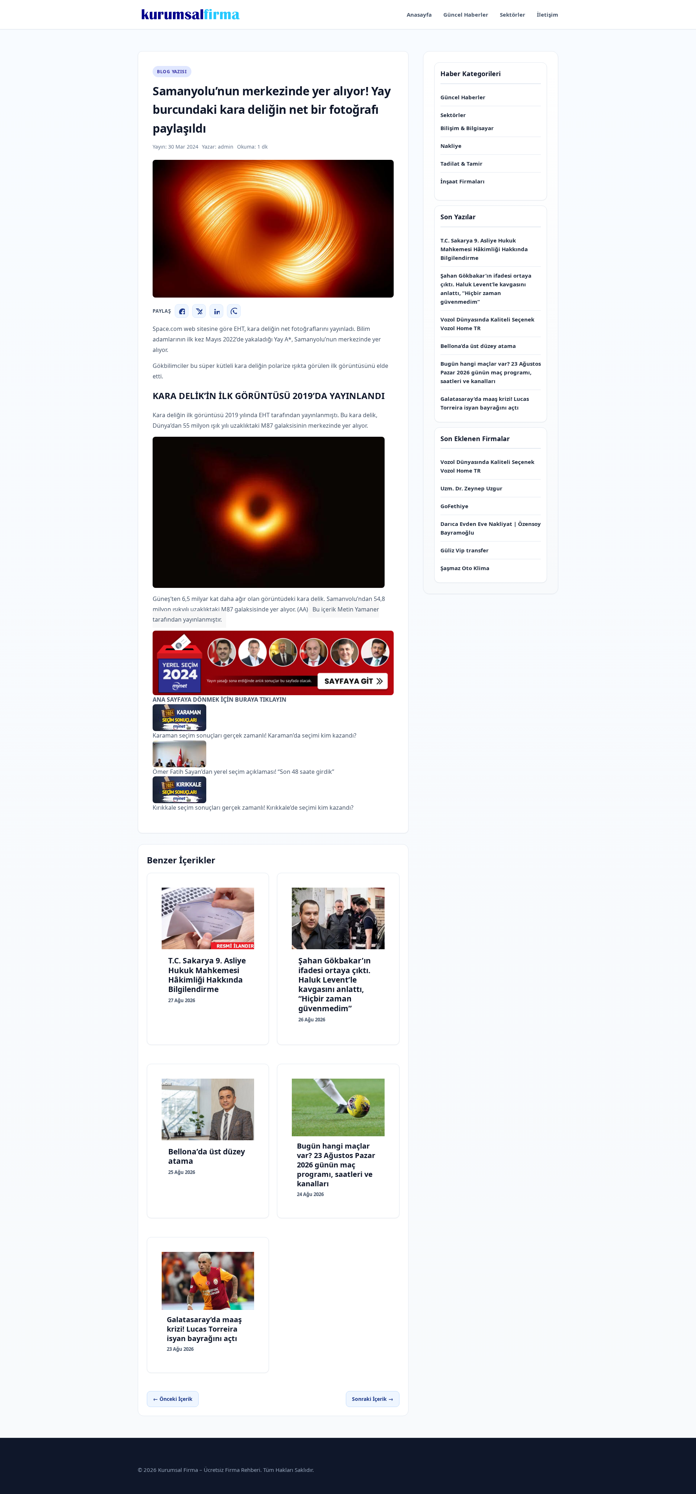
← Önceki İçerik (172, 1398)
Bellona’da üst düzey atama (478, 345)
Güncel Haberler (465, 14)
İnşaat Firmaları (462, 181)
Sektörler (512, 14)
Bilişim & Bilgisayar (467, 128)
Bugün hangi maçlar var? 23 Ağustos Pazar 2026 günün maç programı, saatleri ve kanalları (490, 372)
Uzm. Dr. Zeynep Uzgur (471, 488)
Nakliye (450, 145)
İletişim (547, 14)
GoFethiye (454, 506)
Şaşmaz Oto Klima (464, 568)
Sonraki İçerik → (372, 1398)
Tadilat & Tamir (461, 163)
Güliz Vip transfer (464, 550)
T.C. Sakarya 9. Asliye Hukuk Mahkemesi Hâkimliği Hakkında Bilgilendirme (484, 249)
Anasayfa (419, 14)
